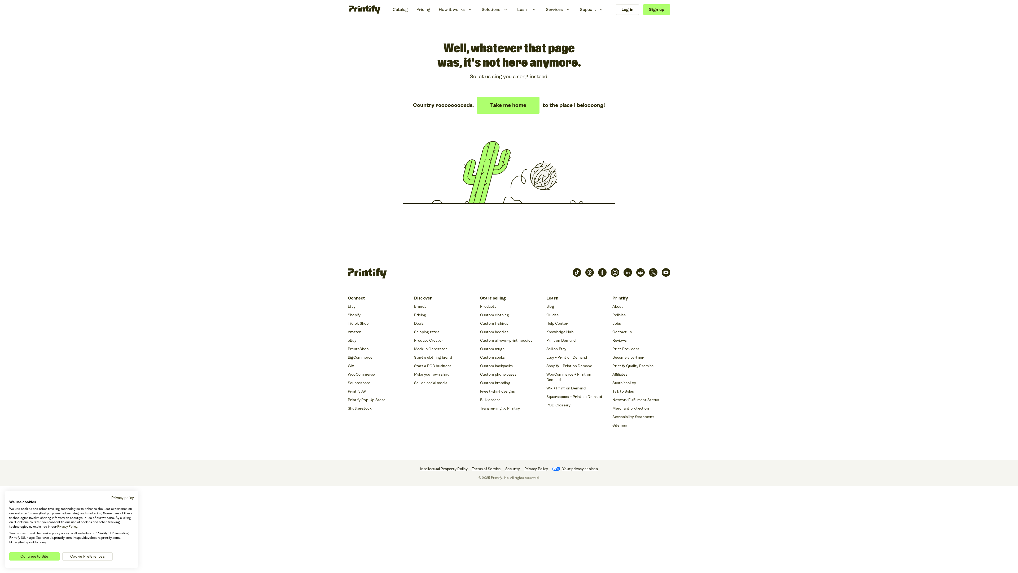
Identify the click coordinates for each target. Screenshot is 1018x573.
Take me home (508, 105)
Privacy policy (122, 498)
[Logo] (364, 9)
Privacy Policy (67, 526)
